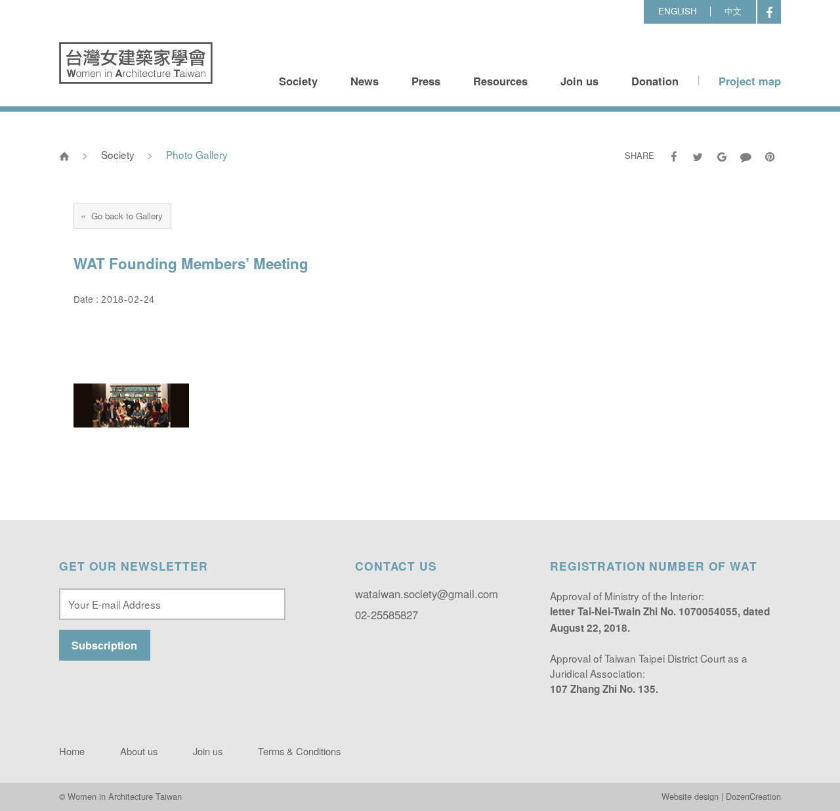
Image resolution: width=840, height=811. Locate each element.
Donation (655, 81)
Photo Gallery (197, 154)
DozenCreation (753, 796)
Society (298, 81)
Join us (579, 81)
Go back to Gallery (122, 215)
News (364, 81)
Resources (500, 81)
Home (72, 751)
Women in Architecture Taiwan (136, 63)
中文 (733, 11)
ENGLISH (677, 11)
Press (425, 81)
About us (139, 751)
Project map (750, 81)
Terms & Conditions (299, 751)
